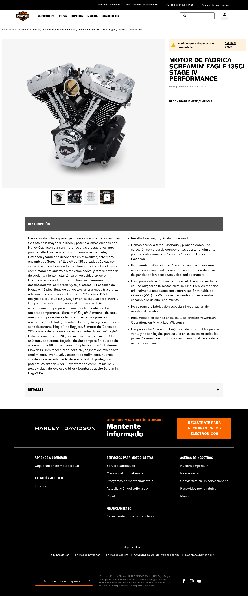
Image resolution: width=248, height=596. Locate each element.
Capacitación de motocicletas (57, 466)
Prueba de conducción (177, 4)
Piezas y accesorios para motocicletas (53, 29)
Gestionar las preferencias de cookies (156, 554)
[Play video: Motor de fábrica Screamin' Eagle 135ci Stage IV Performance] (107, 197)
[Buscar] (197, 15)
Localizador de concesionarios (142, 4)
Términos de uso (59, 554)
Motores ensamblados (131, 29)
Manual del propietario (123, 473)
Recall (111, 496)
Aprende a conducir (109, 4)
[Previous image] (10, 114)
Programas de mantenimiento (129, 481)
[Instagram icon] (191, 581)
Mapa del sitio (131, 547)
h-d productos (9, 29)
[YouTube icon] (199, 581)
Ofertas (40, 486)
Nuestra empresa (192, 466)
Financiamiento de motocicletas (130, 516)
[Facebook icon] (184, 581)
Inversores (188, 473)
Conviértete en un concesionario (204, 481)
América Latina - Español (216, 4)
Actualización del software (126, 488)
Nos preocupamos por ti (199, 554)
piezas (24, 29)
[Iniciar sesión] (225, 16)
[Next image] (157, 114)
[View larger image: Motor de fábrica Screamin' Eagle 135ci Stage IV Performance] (83, 113)
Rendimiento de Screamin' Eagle (97, 29)
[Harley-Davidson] (68, 428)
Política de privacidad (87, 554)
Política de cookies (117, 554)
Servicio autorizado (121, 466)
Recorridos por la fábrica (198, 488)
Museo (185, 496)
